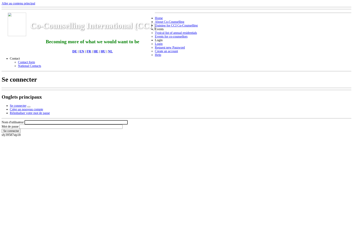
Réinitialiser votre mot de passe (30, 113)
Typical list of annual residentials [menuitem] (176, 32)
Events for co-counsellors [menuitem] (171, 36)
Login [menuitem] (159, 40)
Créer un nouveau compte (26, 109)
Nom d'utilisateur (13, 122)
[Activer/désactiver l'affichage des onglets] (28, 106)
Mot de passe (10, 126)
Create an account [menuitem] (166, 51)
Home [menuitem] (159, 18)
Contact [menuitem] (15, 58)
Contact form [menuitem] (26, 62)
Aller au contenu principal (18, 3)
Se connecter (18, 105)
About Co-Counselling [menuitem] (169, 21)
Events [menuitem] (159, 29)
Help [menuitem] (158, 55)
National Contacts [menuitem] (29, 66)
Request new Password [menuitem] (170, 47)
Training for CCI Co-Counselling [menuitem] (176, 25)
